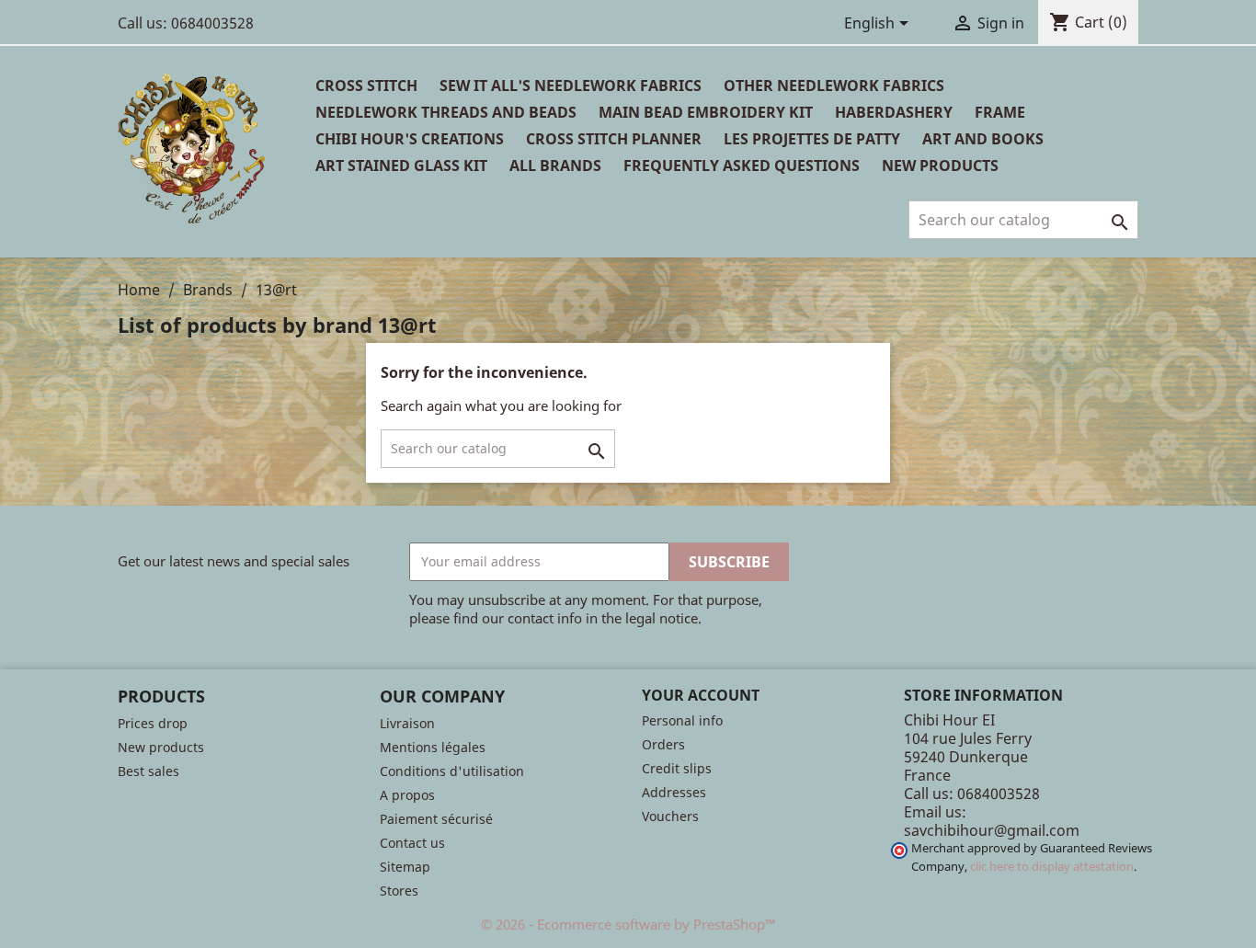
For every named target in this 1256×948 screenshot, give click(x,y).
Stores (399, 890)
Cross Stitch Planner (614, 139)
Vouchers (670, 816)
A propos (407, 795)
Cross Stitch (366, 85)
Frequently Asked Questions (741, 165)
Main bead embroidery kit (706, 112)
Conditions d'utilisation (452, 771)
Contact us (412, 842)
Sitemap (405, 866)
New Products (940, 165)
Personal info (682, 720)
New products (161, 747)
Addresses (674, 792)
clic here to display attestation (1052, 866)
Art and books (983, 139)
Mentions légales (432, 747)
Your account (700, 695)
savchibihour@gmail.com (991, 830)
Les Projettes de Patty (812, 139)
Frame (1000, 112)
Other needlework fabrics (834, 85)
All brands (555, 165)
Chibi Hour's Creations (409, 139)
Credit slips (677, 768)
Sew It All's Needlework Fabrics (571, 85)
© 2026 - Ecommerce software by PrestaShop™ (628, 924)
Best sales (148, 771)
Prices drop (153, 723)
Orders (663, 744)
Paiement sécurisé (436, 819)
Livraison (407, 723)
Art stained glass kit (401, 165)
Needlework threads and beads (446, 112)
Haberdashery (894, 112)
